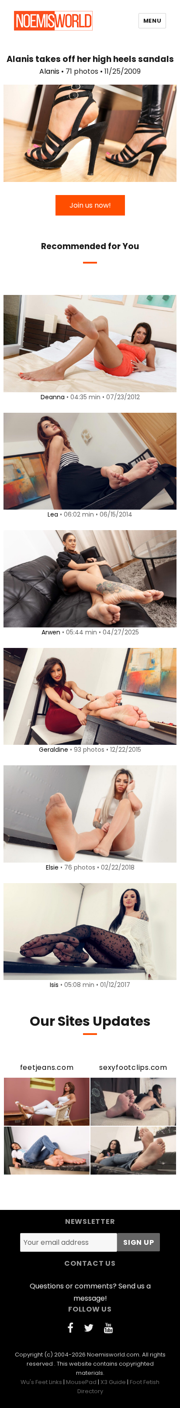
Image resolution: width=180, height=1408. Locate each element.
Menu (152, 21)
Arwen (51, 632)
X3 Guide (113, 1382)
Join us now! (90, 205)
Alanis (49, 71)
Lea (53, 514)
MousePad (81, 1382)
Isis (54, 984)
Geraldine (53, 749)
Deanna (53, 397)
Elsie (52, 867)
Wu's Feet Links (41, 1382)
